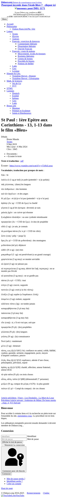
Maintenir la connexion (14, 445)
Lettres (10, 31)
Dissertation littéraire (27, 46)
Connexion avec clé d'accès (13, 471)
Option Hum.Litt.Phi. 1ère (23, 29)
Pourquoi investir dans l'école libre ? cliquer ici (28, 5)
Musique (16, 108)
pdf (21, 161)
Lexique (15, 71)
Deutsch (15, 93)
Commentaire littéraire (27, 44)
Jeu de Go (16, 83)
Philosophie (12, 26)
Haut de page (7, 488)
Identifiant (31, 436)
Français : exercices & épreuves (26, 41)
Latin (14, 66)
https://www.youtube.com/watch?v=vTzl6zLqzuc (31, 165)
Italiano (15, 98)
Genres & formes (25, 58)
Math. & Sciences (14, 81)
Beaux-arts (11, 106)
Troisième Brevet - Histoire (24, 76)
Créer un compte (14, 483)
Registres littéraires (26, 56)
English (15, 96)
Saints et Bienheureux (21, 113)
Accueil (10, 24)
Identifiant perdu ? (15, 481)
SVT (14, 86)
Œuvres (15, 36)
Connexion (6, 474)
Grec (14, 68)
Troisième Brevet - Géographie (25, 78)
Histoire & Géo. (14, 73)
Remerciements (33, 493)
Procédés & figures (26, 61)
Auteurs (15, 39)
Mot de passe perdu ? (16, 479)
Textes (15, 34)
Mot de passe (33, 439)
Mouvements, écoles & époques (32, 54)
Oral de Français (25, 49)
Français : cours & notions (23, 51)
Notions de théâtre (26, 63)
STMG (10, 88)
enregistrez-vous (25, 416)
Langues (10, 91)
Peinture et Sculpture (21, 110)
